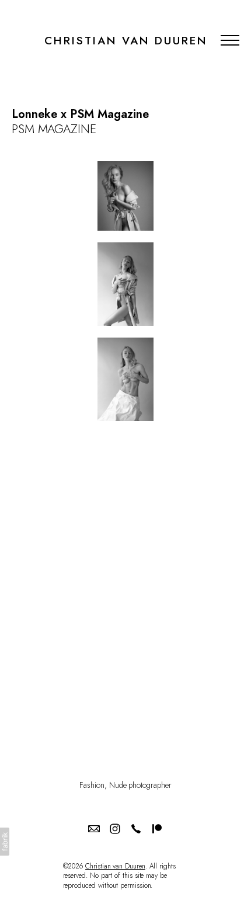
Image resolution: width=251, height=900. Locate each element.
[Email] (94, 828)
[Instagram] (115, 828)
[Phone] (136, 828)
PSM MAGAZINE (54, 129)
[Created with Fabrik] (4, 842)
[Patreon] (157, 828)
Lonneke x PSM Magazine (80, 114)
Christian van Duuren (115, 866)
